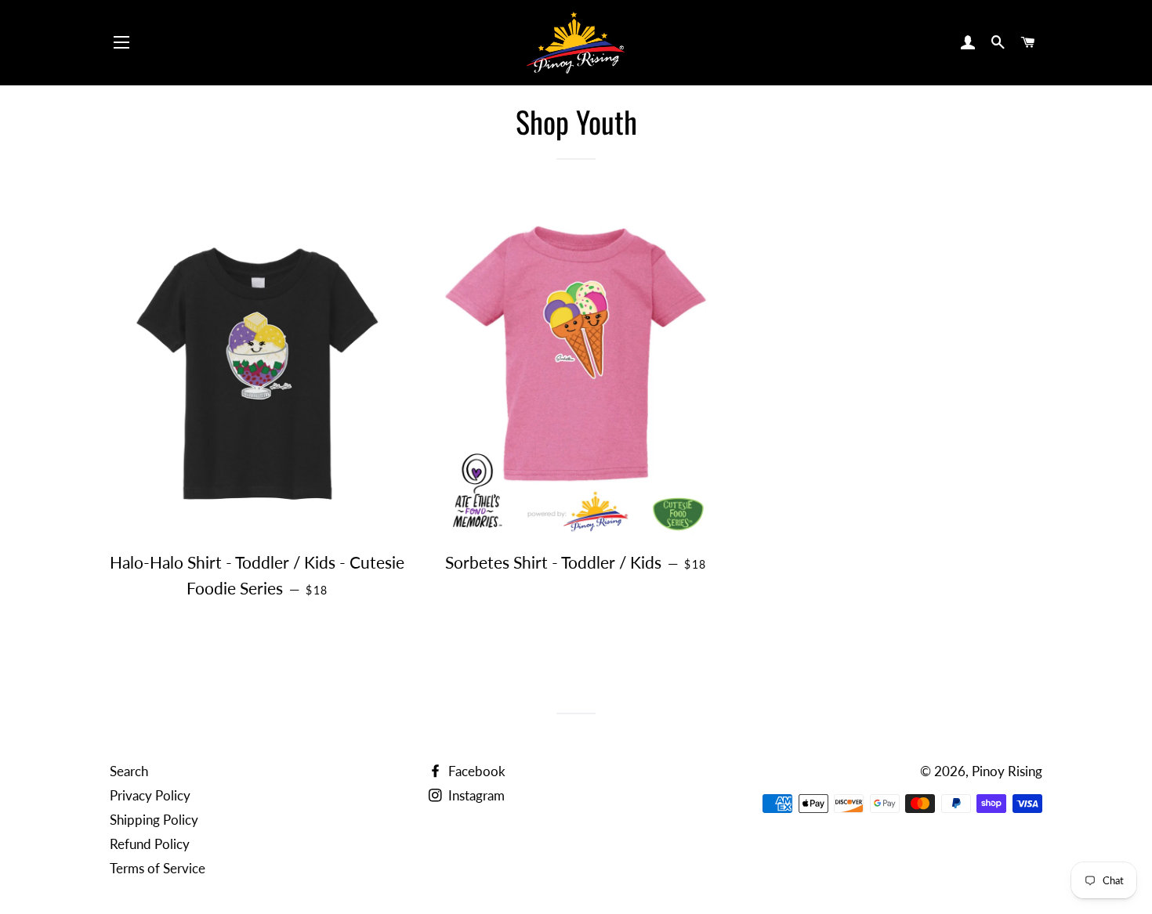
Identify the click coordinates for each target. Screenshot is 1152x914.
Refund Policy (150, 844)
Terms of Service (157, 868)
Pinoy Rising (1007, 771)
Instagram (475, 795)
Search (129, 771)
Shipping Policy (154, 819)
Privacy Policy (150, 795)
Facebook (475, 771)
